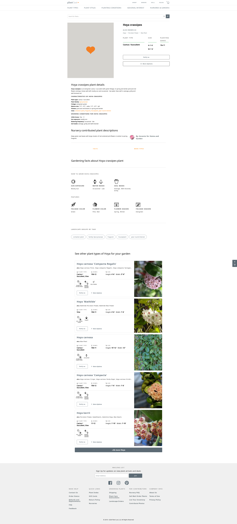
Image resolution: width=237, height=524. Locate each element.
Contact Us (73, 493)
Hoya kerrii (83, 412)
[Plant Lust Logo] (73, 2)
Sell (153, 2)
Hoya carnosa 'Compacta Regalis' (96, 263)
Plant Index (94, 493)
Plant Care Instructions (114, 497)
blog (162, 2)
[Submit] (168, 16)
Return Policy (94, 500)
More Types (139, 149)
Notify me (146, 57)
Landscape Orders (116, 501)
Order (144, 2)
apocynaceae (84, 102)
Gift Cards (93, 496)
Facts (95, 149)
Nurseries (93, 503)
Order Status (74, 496)
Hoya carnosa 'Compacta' (92, 375)
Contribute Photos (136, 503)
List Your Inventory (137, 500)
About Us (153, 493)
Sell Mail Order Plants (138, 496)
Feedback (73, 508)
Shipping (112, 493)
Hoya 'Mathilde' (86, 301)
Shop (134, 2)
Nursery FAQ (134, 493)
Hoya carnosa (85, 337)
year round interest (105, 111)
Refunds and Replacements (74, 500)
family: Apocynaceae (96, 237)
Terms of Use (154, 496)
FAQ (70, 505)
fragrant (87, 111)
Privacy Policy (155, 500)
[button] (164, 16)
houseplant (94, 111)
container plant (79, 111)
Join (135, 476)
